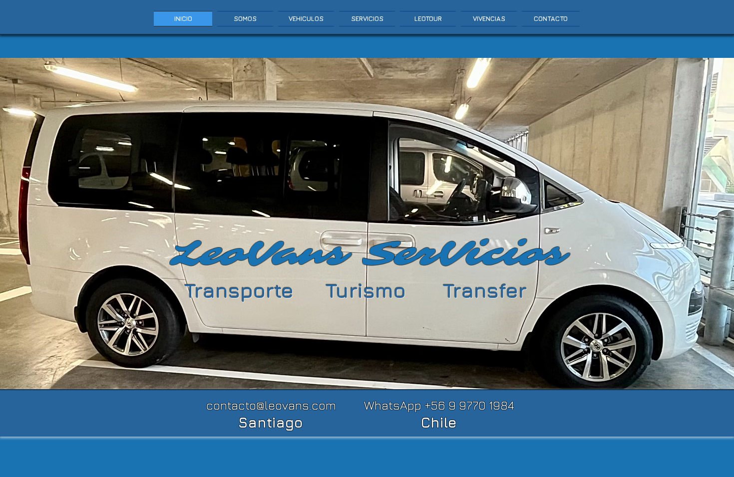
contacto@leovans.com (271, 405)
